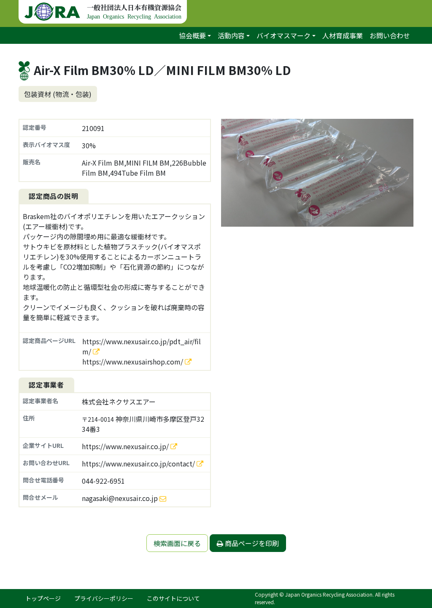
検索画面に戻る (177, 543)
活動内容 (231, 35)
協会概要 (192, 35)
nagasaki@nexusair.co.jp (120, 498)
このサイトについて (173, 598)
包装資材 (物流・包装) (58, 94)
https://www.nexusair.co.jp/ (126, 446)
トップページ (43, 598)
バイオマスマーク (283, 35)
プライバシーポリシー (103, 598)
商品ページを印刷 (251, 543)
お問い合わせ (390, 35)
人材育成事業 (342, 35)
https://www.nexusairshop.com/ (133, 361)
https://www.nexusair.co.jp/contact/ (139, 463)
